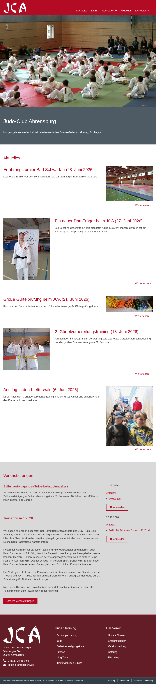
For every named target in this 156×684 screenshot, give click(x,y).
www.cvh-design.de (75, 680)
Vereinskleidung (117, 646)
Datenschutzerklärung (143, 680)
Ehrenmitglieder (117, 640)
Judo (59, 640)
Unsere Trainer (116, 635)
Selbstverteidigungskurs (70, 646)
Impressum (124, 680)
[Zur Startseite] (15, 7)
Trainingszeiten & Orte (69, 663)
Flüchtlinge (114, 657)
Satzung (112, 652)
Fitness (61, 652)
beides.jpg (115, 498)
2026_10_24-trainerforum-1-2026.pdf (129, 530)
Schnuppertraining (67, 635)
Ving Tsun (62, 657)
